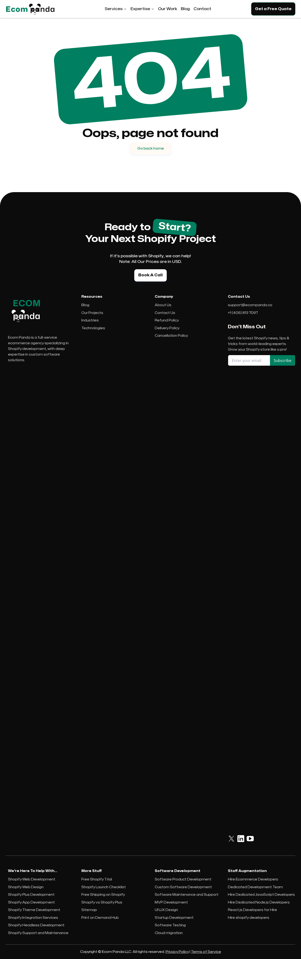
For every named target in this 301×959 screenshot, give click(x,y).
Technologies (93, 328)
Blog (85, 305)
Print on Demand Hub (100, 917)
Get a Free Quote (273, 9)
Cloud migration (169, 933)
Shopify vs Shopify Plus (101, 902)
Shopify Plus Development (31, 894)
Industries (90, 320)
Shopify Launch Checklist (103, 887)
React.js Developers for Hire (252, 909)
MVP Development (171, 902)
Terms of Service (206, 951)
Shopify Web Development (31, 879)
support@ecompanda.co (250, 305)
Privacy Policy (177, 951)
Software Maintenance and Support (186, 894)
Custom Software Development (183, 887)
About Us (163, 305)
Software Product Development (183, 879)
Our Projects (92, 312)
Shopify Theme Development (34, 909)
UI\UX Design (166, 909)
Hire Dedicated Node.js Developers (259, 902)
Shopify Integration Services (33, 917)
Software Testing (170, 925)
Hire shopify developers (248, 917)
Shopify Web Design (26, 887)
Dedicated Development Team (255, 887)
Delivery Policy (167, 328)
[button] (116, 9)
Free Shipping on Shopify (103, 894)
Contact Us (165, 312)
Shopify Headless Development (36, 925)
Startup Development (174, 917)
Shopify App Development (31, 902)
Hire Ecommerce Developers (253, 879)
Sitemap (89, 909)
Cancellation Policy (171, 335)
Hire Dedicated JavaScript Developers (261, 894)
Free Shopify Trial (96, 879)
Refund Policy (167, 320)
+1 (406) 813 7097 (243, 312)
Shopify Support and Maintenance (38, 933)
